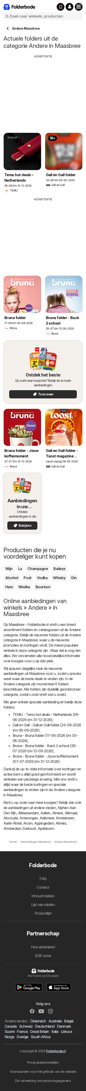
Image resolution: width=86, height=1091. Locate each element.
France (22, 1031)
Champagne (38, 568)
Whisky (59, 577)
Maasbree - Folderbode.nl (28, 624)
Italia (54, 1031)
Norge (9, 1036)
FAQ (42, 878)
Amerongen (28, 818)
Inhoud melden (42, 896)
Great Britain (39, 1031)
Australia (55, 1021)
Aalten (45, 813)
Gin (73, 577)
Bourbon (43, 587)
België (68, 1021)
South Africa (40, 1036)
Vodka (42, 577)
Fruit (27, 577)
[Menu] (79, 7)
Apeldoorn (46, 828)
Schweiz (26, 1026)
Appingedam (44, 823)
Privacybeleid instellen (43, 1062)
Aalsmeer (47, 818)
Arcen (28, 823)
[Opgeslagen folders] (60, 7)
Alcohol (11, 577)
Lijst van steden (43, 904)
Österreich (38, 1021)
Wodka (24, 587)
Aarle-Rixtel (12, 823)
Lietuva (66, 1031)
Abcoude (10, 818)
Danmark (64, 1026)
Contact (43, 887)
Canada (11, 1026)
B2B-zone (43, 955)
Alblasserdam (28, 813)
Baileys (59, 568)
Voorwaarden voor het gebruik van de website (43, 1071)
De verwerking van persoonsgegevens (43, 1081)
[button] (69, 7)
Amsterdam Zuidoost (19, 828)
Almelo (60, 823)
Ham (9, 587)
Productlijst (43, 913)
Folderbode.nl (56, 1051)
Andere (74, 629)
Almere (57, 813)
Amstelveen (65, 818)
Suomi (9, 1031)
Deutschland (44, 1026)
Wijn (9, 568)
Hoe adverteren (43, 947)
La (20, 568)
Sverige (22, 1036)
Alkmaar (71, 813)
